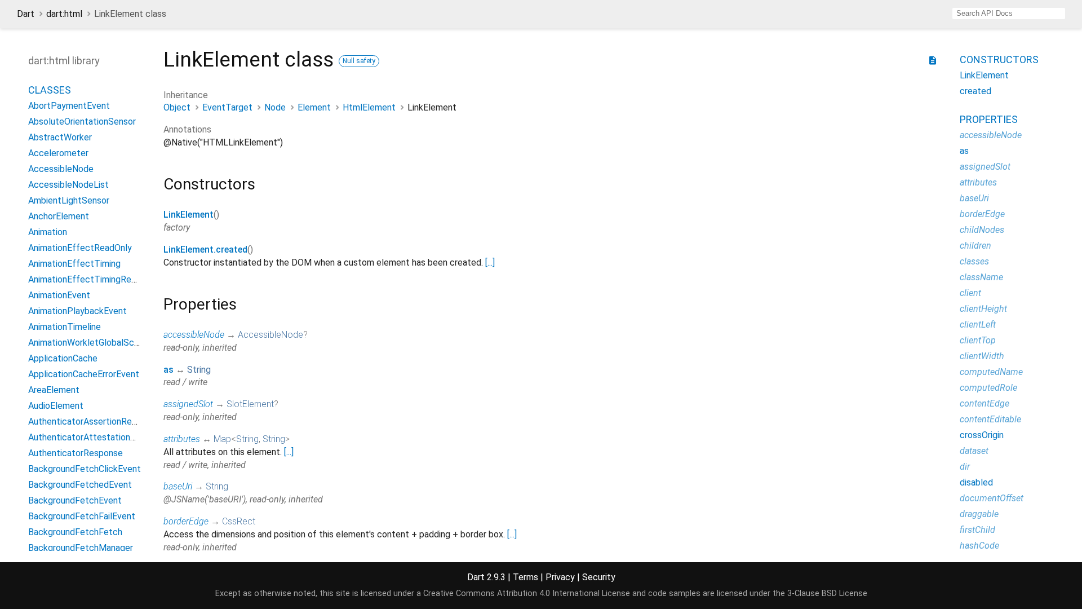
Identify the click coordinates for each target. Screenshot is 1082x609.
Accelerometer (58, 153)
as (168, 369)
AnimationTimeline (64, 326)
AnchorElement (58, 216)
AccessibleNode (61, 169)
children (975, 245)
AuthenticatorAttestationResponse (99, 437)
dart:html (64, 13)
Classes (49, 90)
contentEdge (984, 403)
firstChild (977, 529)
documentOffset (991, 498)
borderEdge (186, 521)
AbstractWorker (60, 137)
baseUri (177, 486)
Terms (525, 577)
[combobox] (1008, 13)
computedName (991, 372)
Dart (25, 13)
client (970, 293)
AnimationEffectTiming (74, 263)
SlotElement (250, 404)
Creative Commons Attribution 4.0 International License (526, 593)
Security (598, 577)
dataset (974, 450)
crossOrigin (982, 435)
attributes (181, 439)
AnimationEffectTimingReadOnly (93, 279)
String (199, 369)
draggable (979, 514)
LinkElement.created (205, 249)
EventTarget (227, 107)
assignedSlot (188, 404)
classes (974, 261)
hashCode (979, 545)
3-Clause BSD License (827, 593)
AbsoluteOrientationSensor (82, 121)
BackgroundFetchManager (80, 547)
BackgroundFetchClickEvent (84, 469)
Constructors (999, 59)
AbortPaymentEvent (69, 105)
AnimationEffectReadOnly (80, 247)
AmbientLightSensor (68, 200)
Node (275, 107)
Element (314, 107)
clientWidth (982, 356)
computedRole (988, 387)
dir (965, 466)
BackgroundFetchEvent (75, 500)
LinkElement (188, 214)
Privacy (560, 577)
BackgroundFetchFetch (75, 532)
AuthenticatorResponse (75, 453)
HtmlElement (369, 107)
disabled (976, 482)
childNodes (982, 229)
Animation (47, 232)
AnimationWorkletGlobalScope (88, 342)
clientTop (978, 340)
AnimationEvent (59, 295)
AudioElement (55, 405)
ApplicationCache (62, 358)
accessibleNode (193, 334)
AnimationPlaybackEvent (77, 311)
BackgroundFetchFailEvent (81, 516)
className (981, 277)
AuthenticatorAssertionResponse (94, 421)
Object (176, 107)
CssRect (238, 521)
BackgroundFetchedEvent (80, 484)
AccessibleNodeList (68, 184)
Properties (989, 119)
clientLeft (978, 324)
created (975, 91)
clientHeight (983, 308)
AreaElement (53, 390)
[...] (490, 262)
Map (222, 439)
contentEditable (990, 419)
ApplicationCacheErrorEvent (83, 374)
